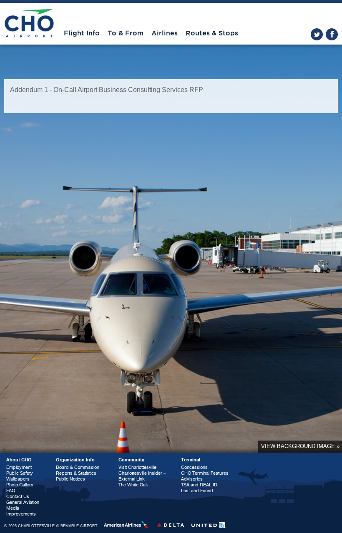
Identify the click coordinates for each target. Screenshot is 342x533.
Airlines (164, 33)
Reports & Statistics (76, 473)
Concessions (194, 467)
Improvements (21, 514)
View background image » (300, 446)
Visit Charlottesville (137, 467)
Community (131, 460)
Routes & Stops (212, 33)
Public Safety (19, 473)
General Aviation (22, 502)
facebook (332, 34)
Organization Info (75, 460)
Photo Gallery (19, 485)
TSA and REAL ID (199, 485)
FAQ (10, 490)
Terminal (190, 460)
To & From (125, 33)
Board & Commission (77, 467)
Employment (19, 467)
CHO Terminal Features (205, 473)
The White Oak (133, 485)
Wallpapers (18, 479)
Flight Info (82, 33)
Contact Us (17, 496)
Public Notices (70, 479)
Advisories (192, 479)
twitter (317, 34)
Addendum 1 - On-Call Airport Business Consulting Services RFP (106, 89)
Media (12, 508)
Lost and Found (197, 490)
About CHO (19, 460)
